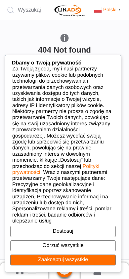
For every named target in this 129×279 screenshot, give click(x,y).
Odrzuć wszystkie (62, 245)
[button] (108, 10)
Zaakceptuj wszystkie (63, 259)
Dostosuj (63, 231)
